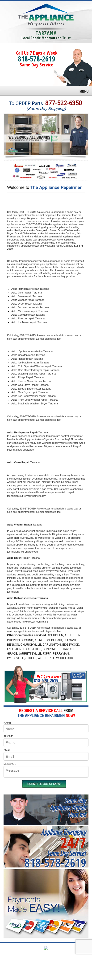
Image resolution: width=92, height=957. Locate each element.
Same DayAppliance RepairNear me (68, 807)
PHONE (8, 736)
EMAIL (7, 750)
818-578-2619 (36, 59)
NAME (7, 722)
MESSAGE (10, 764)
